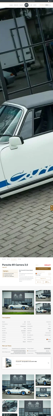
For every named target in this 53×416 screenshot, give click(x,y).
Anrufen (44, 278)
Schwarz (49, 328)
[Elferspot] (26, 5)
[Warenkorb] (50, 5)
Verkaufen (16, 5)
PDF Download (47, 282)
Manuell (24, 341)
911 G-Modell (23, 330)
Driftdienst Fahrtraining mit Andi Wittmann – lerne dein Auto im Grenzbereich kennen (43, 353)
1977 (25, 321)
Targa (25, 328)
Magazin (21, 5)
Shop (31, 5)
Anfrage (19, 258)
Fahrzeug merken (44, 268)
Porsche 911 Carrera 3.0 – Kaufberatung (19, 348)
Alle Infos (47, 350)
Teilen (39, 282)
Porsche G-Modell (47, 348)
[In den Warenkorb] (48, 363)
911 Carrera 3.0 (23, 326)
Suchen (11, 5)
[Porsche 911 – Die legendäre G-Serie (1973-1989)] (26, 363)
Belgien (49, 339)
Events (34, 5)
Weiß (50, 330)
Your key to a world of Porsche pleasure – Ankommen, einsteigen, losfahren (18, 351)
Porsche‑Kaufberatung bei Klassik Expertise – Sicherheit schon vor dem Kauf (18, 353)
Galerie (8, 258)
